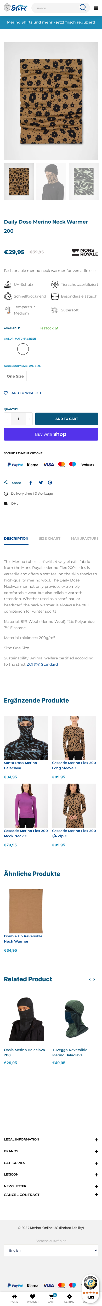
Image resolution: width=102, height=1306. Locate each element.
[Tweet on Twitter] (41, 482)
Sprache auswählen (51, 1241)
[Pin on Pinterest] (50, 482)
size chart (49, 538)
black (77, 349)
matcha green (23, 349)
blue (36, 349)
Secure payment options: (23, 453)
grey (63, 349)
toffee (9, 349)
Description (16, 538)
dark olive (50, 349)
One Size (15, 376)
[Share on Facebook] (31, 482)
